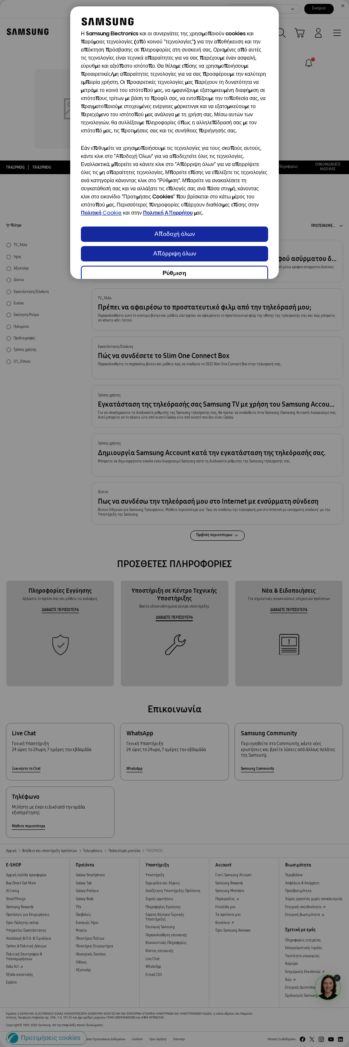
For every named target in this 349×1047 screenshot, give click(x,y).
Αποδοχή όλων (174, 234)
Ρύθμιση (174, 273)
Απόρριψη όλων (174, 254)
